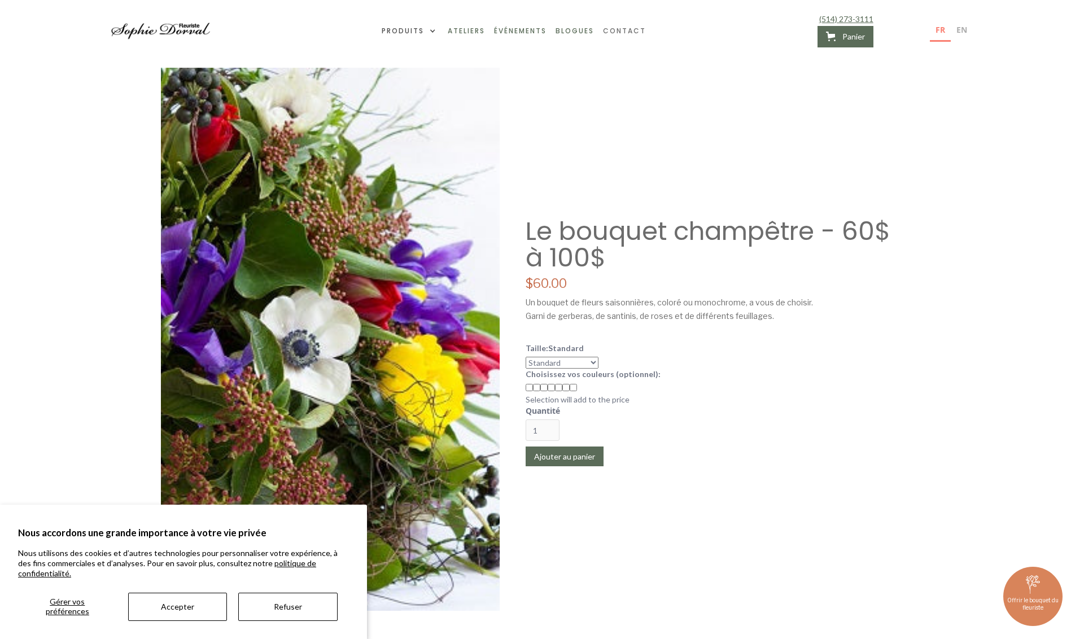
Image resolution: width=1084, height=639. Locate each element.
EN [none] (961, 29)
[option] (962, 31)
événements (520, 31)
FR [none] (940, 29)
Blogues (575, 31)
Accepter (177, 606)
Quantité (543, 410)
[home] (160, 31)
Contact (624, 31)
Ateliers (466, 31)
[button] (410, 31)
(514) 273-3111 (846, 19)
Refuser (288, 606)
